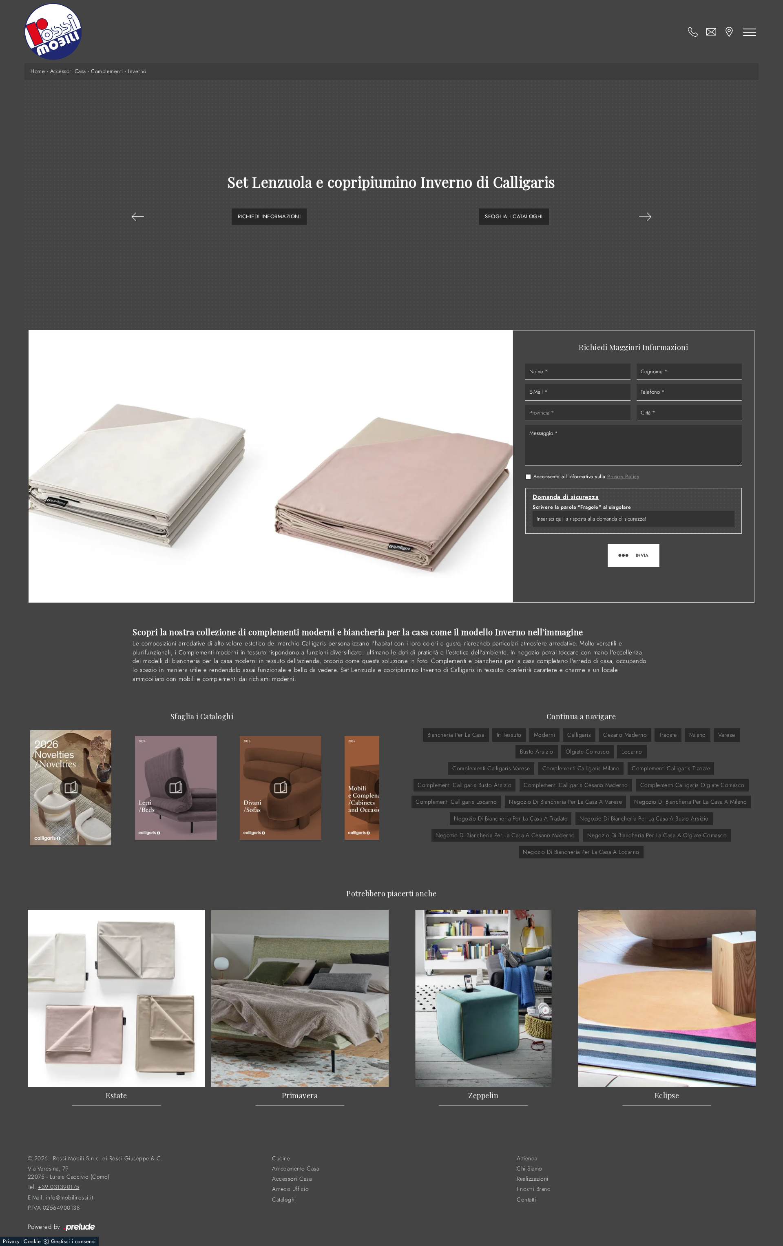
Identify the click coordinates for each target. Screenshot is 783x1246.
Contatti (526, 1200)
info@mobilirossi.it (69, 1198)
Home (38, 71)
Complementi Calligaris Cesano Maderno (576, 785)
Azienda (527, 1158)
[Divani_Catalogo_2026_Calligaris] (280, 788)
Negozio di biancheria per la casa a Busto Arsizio (644, 818)
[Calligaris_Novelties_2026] (71, 788)
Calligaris (579, 735)
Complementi (107, 71)
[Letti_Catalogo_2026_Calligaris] (176, 788)
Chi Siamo (529, 1169)
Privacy (11, 1241)
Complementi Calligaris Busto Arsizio (464, 785)
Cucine (281, 1158)
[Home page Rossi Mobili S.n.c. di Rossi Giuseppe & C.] (53, 31)
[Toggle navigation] (750, 31)
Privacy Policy (623, 476)
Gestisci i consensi (73, 1241)
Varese (726, 735)
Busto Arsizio (536, 751)
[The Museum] (645, 217)
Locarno (632, 751)
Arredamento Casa (295, 1169)
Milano (697, 735)
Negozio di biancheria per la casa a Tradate (511, 818)
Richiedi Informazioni (269, 216)
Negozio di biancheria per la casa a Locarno (581, 852)
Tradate (668, 735)
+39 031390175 (59, 1187)
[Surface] (138, 217)
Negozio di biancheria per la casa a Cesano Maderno (505, 835)
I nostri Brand (534, 1189)
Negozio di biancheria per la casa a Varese (565, 802)
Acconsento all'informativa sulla (586, 476)
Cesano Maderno (625, 735)
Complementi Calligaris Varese (491, 768)
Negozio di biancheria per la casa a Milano (690, 802)
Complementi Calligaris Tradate (671, 768)
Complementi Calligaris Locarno (456, 802)
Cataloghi (284, 1200)
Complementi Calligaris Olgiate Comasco (692, 785)
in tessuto (509, 735)
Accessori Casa (68, 71)
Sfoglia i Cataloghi (514, 216)
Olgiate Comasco (588, 751)
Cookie (32, 1241)
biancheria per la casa (455, 735)
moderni (544, 735)
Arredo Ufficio (290, 1189)
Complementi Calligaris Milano (581, 768)
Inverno (137, 71)
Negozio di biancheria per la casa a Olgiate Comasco (657, 835)
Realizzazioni (533, 1179)
